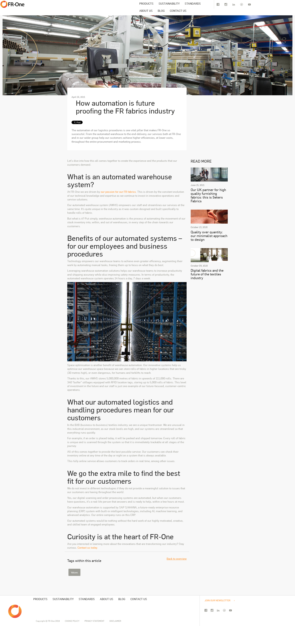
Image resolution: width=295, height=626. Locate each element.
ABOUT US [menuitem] (146, 10)
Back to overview (83, 84)
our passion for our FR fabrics (118, 191)
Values (74, 572)
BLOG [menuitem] (161, 10)
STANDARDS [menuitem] (193, 3)
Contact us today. (88, 547)
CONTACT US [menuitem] (178, 10)
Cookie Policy (72, 621)
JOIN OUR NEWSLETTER (217, 600)
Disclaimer (115, 621)
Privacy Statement (94, 621)
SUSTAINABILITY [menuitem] (169, 3)
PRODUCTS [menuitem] (146, 3)
